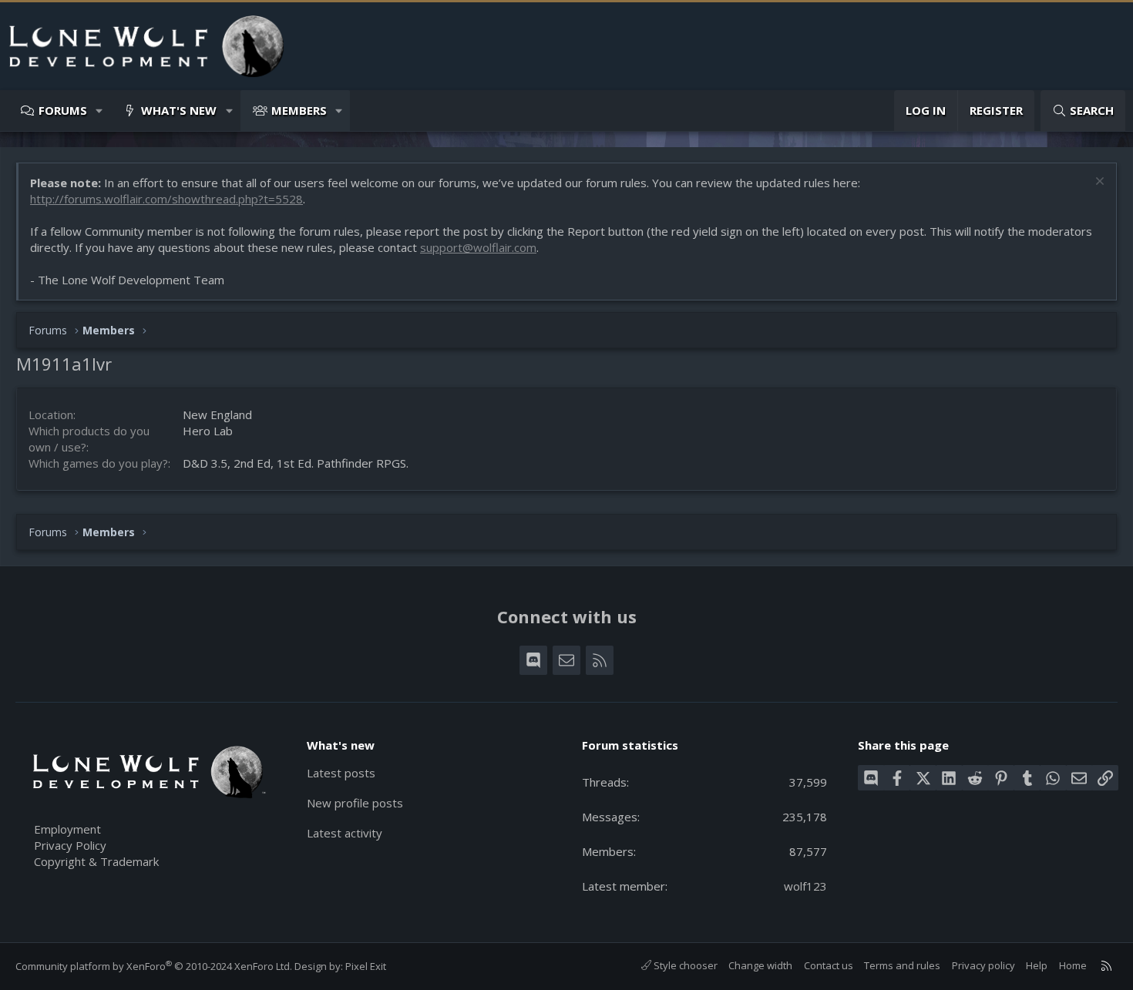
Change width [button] (760, 965)
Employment (67, 829)
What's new (179, 110)
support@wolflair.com (478, 247)
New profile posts (355, 802)
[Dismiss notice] (1097, 183)
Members (299, 110)
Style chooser (684, 965)
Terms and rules (902, 965)
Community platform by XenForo (153, 966)
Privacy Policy (70, 845)
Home (1073, 965)
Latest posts (341, 772)
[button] (100, 110)
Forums (63, 110)
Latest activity (344, 833)
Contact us (828, 965)
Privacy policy (983, 965)
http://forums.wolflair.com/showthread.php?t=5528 (166, 198)
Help (1036, 965)
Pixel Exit (365, 966)
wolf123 (805, 886)
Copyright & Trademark (96, 861)
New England (217, 414)
